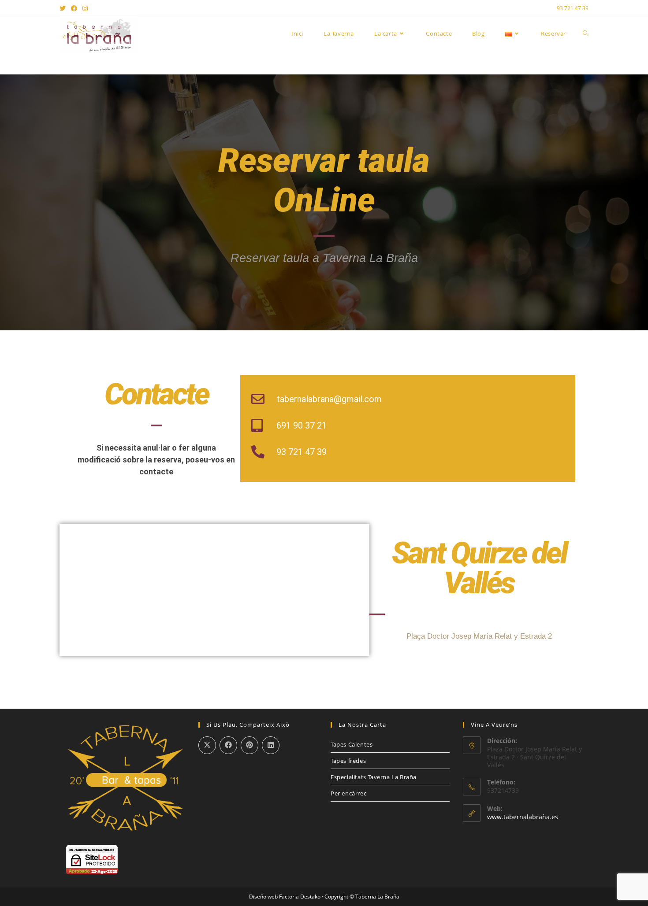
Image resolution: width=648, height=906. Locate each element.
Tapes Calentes (351, 744)
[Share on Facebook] (228, 745)
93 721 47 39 (572, 8)
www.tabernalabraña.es (522, 817)
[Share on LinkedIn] (270, 745)
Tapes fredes (348, 761)
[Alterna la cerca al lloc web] (585, 33)
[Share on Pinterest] (249, 745)
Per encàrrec (348, 793)
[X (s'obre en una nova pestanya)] (64, 8)
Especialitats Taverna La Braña (374, 777)
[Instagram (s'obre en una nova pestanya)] (85, 8)
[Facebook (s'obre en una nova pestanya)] (74, 8)
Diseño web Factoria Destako (284, 896)
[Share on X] (207, 745)
